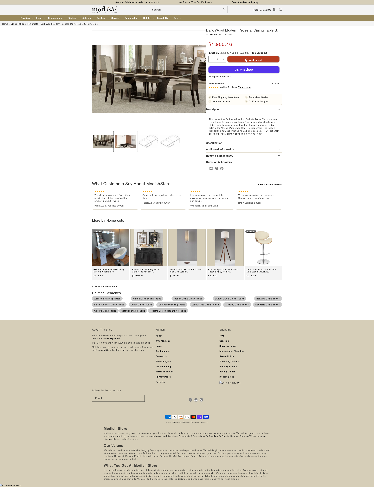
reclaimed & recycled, (157, 436)
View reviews (244, 87)
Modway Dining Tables (237, 304)
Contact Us (265, 9)
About (159, 335)
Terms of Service (165, 371)
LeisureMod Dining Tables (172, 304)
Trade (255, 9)
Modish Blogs (226, 376)
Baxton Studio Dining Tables (229, 298)
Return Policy (226, 356)
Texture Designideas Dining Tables (168, 310)
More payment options (219, 76)
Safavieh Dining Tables (133, 310)
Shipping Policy (228, 345)
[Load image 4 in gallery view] (170, 141)
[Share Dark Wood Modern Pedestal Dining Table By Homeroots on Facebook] (210, 168)
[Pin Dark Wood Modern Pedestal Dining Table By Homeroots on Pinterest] (221, 168)
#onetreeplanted (111, 338)
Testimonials (162, 351)
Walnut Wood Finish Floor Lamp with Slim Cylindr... (186, 270)
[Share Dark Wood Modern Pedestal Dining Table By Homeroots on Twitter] (215, 168)
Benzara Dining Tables (268, 298)
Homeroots (211, 34)
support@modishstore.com (111, 350)
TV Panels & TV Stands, (218, 436)
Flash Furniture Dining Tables (109, 304)
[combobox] (188, 9)
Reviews (160, 381)
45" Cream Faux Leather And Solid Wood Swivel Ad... (261, 270)
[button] (280, 9)
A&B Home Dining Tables (107, 298)
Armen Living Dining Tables (147, 298)
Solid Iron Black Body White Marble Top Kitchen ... (146, 270)
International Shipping (231, 351)
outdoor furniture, (117, 436)
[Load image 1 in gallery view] (103, 141)
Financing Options (229, 361)
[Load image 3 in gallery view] (147, 141)
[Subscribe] (141, 398)
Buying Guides (227, 371)
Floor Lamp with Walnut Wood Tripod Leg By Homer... (223, 270)
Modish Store (178, 422)
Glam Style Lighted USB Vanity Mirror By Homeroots (109, 270)
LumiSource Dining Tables (205, 304)
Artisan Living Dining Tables (188, 298)
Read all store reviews (270, 184)
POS (185, 422)
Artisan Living (163, 366)
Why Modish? (163, 340)
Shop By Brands (228, 366)
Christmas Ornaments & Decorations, (187, 436)
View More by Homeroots (104, 286)
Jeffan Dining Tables (141, 304)
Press (159, 345)
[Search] (224, 9)
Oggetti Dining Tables (105, 310)
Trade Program (163, 361)
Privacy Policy (163, 376)
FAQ (221, 335)
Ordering (224, 340)
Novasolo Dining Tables (267, 304)
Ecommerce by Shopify (199, 422)
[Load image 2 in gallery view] (125, 141)
